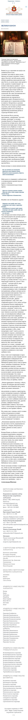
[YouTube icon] (14, 3)
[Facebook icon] (12, 3)
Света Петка (7, 580)
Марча (5, 576)
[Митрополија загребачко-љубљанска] (14, 10)
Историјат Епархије (9, 554)
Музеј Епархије (8, 566)
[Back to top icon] (25, 717)
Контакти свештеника (10, 552)
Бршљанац (6, 578)
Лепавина (6, 575)
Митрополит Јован (9, 564)
